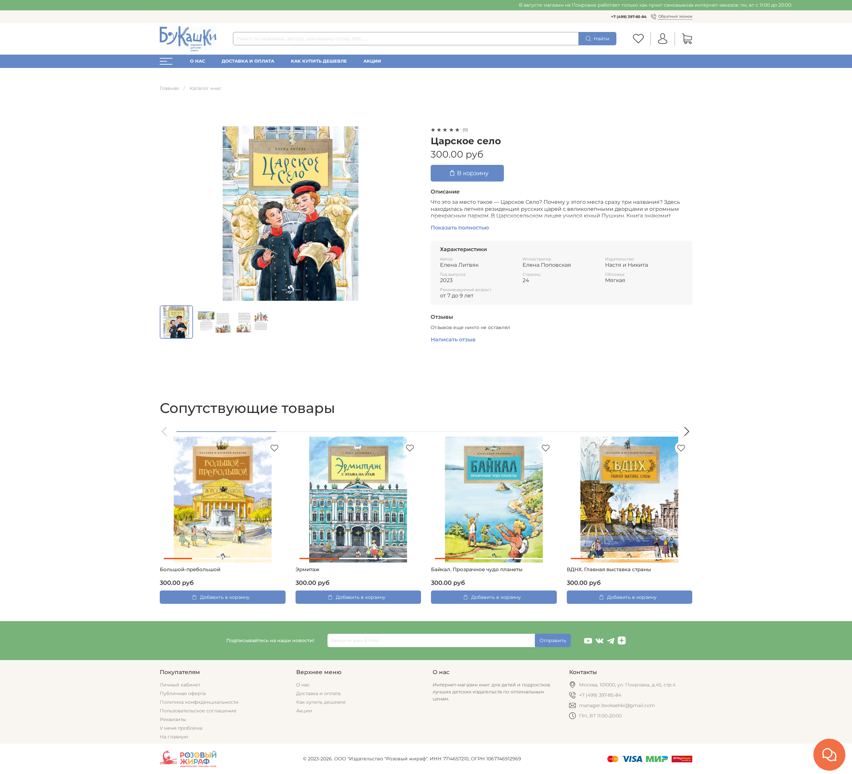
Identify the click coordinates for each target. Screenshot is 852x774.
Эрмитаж (308, 570)
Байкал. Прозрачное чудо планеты (477, 570)
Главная (169, 88)
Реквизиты (173, 719)
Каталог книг (206, 88)
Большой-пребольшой (190, 570)
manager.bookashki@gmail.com (617, 705)
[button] (165, 431)
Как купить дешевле (319, 61)
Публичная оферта (183, 693)
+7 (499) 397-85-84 (629, 16)
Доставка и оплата (248, 61)
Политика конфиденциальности (199, 702)
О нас (197, 61)
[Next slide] (412, 213)
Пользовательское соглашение (198, 711)
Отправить (552, 640)
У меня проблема (181, 728)
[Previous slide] (169, 213)
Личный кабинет (180, 685)
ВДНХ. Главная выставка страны (609, 570)
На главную (174, 737)
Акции (372, 61)
